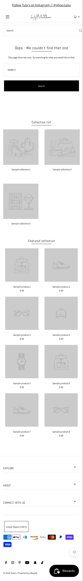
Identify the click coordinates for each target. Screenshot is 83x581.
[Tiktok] (42, 563)
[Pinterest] (20, 563)
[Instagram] (12, 563)
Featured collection (41, 241)
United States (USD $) (16, 526)
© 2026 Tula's (10, 573)
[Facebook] (6, 563)
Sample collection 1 (20, 169)
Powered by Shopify (27, 573)
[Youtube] (27, 563)
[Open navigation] (13, 16)
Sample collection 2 (62, 169)
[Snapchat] (35, 563)
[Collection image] (21, 163)
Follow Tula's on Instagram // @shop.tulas (41, 5)
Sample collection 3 (20, 223)
